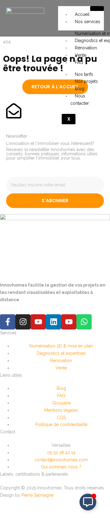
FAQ (79, 62)
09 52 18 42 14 (61, 452)
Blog (79, 88)
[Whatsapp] (84, 321)
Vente (80, 55)
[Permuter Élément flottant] (87, 502)
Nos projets (86, 81)
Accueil (82, 14)
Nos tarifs (84, 74)
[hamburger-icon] (97, 8)
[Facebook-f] (7, 321)
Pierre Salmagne (37, 495)
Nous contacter (79, 99)
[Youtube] (38, 321)
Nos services (87, 21)
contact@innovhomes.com (61, 459)
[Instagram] (23, 321)
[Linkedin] (53, 321)
